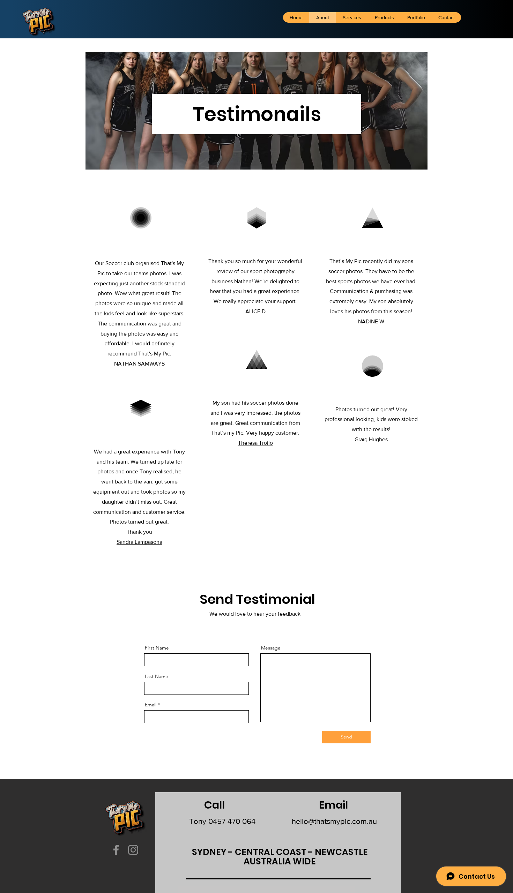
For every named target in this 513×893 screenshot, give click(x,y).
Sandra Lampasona (139, 542)
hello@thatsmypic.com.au (334, 821)
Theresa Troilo (255, 443)
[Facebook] (116, 850)
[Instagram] (133, 850)
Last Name (156, 676)
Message (271, 647)
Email (150, 704)
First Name (157, 647)
